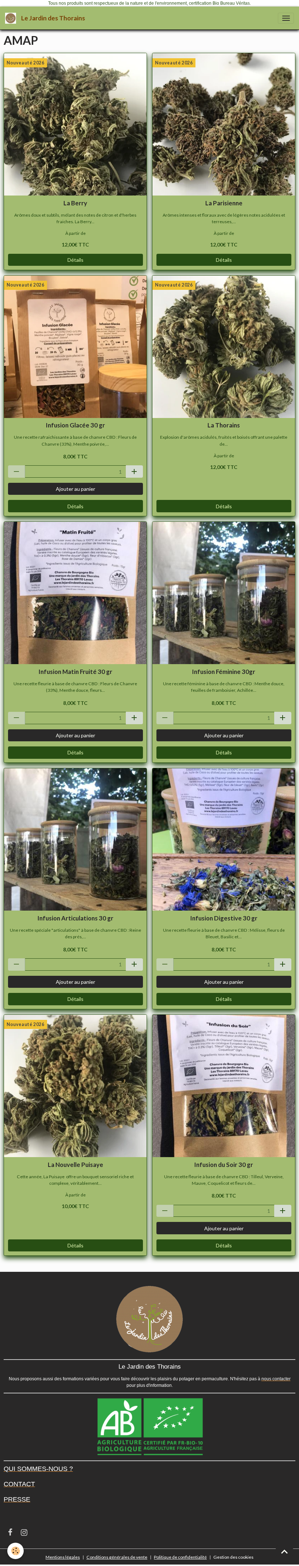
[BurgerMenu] (286, 18)
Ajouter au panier (75, 489)
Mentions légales (63, 1557)
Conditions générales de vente (116, 1557)
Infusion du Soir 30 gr (223, 1164)
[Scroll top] (284, 1551)
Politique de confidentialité (180, 1557)
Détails (75, 260)
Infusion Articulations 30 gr (75, 918)
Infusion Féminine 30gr (223, 671)
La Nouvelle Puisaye (75, 1164)
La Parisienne (223, 203)
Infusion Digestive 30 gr (223, 918)
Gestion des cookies (233, 1557)
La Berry (75, 203)
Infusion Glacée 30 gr (75, 425)
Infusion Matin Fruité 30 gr (75, 671)
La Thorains (223, 425)
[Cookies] (15, 1551)
